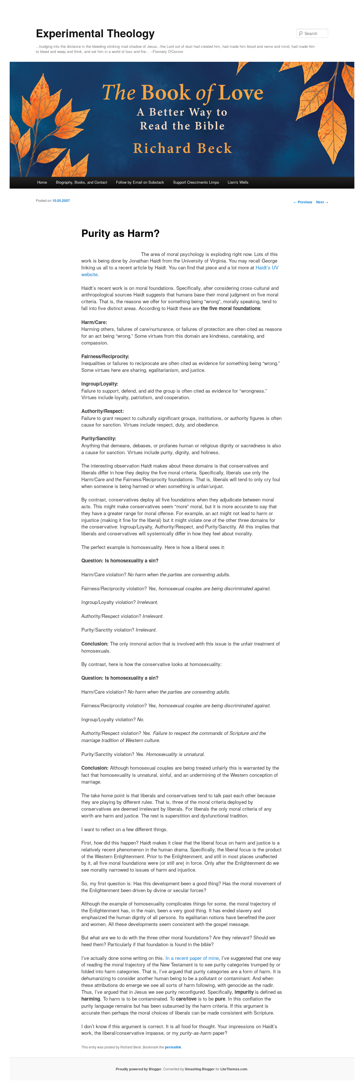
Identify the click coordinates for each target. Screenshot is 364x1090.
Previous (302, 201)
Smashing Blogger (200, 1068)
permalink (173, 1047)
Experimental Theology (95, 33)
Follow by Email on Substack (140, 182)
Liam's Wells (238, 182)
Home (42, 182)
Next (322, 201)
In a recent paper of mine (192, 957)
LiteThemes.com (233, 1068)
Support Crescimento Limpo (196, 182)
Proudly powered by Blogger (139, 1068)
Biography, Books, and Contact (81, 182)
